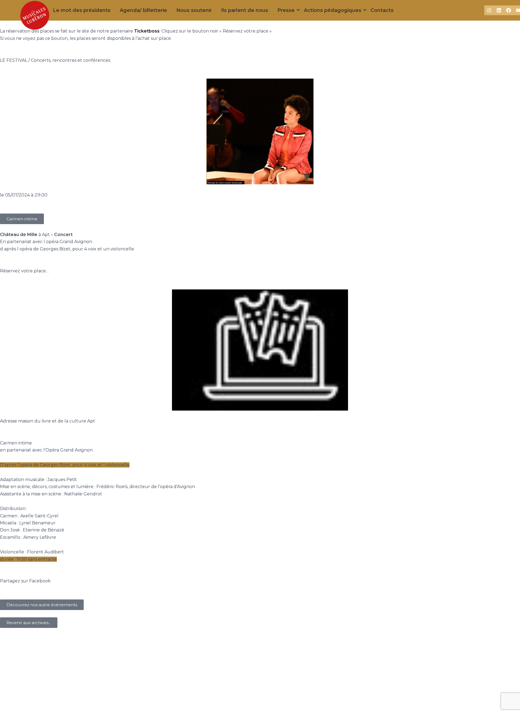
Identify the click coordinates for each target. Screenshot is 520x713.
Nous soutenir (194, 10)
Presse (286, 10)
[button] (22, 219)
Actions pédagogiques (332, 10)
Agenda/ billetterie (143, 10)
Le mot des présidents (81, 10)
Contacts (382, 10)
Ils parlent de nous (244, 10)
